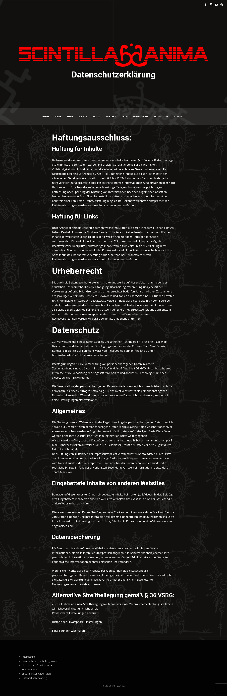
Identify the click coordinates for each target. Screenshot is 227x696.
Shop (124, 116)
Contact (179, 116)
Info (70, 116)
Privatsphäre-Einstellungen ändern (74, 613)
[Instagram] (211, 4)
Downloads (140, 116)
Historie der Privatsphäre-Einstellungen (77, 622)
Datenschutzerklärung (34, 678)
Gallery (111, 116)
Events (82, 116)
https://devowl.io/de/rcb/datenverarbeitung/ (79, 355)
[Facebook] (205, 4)
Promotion (161, 116)
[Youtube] (216, 4)
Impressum (28, 656)
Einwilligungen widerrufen (68, 630)
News (58, 116)
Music (96, 116)
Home (45, 116)
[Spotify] (221, 4)
